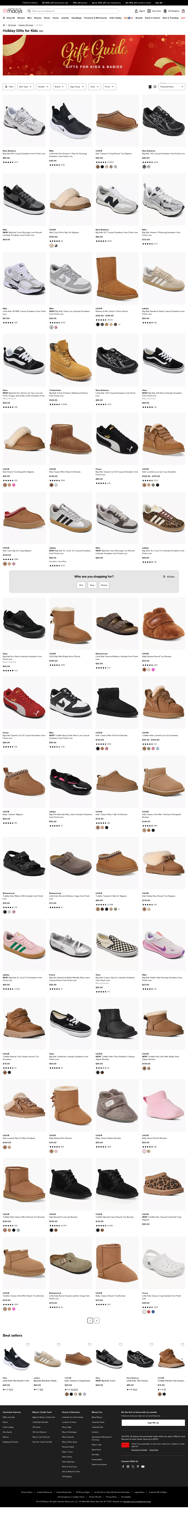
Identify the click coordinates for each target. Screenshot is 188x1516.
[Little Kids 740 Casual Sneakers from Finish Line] (117, 360)
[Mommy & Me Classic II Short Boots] (117, 278)
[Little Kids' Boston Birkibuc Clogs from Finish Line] (70, 863)
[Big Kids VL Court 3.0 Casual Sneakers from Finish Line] (70, 518)
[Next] (43, 121)
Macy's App (66, 1427)
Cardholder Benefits (40, 1422)
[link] (24, 156)
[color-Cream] (51, 245)
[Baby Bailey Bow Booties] (70, 1105)
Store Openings (68, 1462)
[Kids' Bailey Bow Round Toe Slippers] (163, 863)
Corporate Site (97, 1427)
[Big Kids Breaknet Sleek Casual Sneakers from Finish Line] (163, 278)
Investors (95, 1432)
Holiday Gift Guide (26, 25)
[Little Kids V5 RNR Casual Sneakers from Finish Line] (24, 278)
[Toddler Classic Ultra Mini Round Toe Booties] (24, 1263)
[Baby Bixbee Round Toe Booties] (163, 623)
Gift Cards (36, 1427)
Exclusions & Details (139, 1450)
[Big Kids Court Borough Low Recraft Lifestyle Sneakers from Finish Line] (24, 199)
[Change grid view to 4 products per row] (150, 87)
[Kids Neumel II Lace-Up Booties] (70, 1184)
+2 (119, 324)
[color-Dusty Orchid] (13, 563)
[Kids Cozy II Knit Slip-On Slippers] (70, 199)
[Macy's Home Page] (12, 11)
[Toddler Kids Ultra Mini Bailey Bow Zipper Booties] (163, 1023)
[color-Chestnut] (98, 166)
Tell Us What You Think (71, 1472)
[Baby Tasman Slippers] (24, 781)
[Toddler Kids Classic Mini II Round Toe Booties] (24, 1184)
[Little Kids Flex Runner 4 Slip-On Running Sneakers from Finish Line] (70, 121)
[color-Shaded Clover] (111, 166)
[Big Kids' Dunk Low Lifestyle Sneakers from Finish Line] (70, 278)
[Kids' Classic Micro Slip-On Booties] (117, 781)
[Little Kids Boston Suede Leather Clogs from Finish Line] (70, 1263)
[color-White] (148, 166)
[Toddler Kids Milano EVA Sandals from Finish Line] (24, 863)
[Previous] (6, 121)
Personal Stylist (68, 1447)
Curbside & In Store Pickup (72, 1417)
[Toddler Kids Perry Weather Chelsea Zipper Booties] (117, 1023)
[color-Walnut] (102, 1072)
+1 (119, 909)
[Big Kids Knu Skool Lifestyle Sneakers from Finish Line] (24, 623)
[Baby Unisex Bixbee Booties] (117, 1105)
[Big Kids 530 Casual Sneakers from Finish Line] (24, 121)
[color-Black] (102, 166)
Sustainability (97, 1460)
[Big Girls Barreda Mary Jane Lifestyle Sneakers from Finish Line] (70, 781)
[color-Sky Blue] (115, 166)
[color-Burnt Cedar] (115, 324)
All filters (171, 576)
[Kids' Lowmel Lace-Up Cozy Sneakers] (163, 439)
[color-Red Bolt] (148, 1311)
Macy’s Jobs (96, 1445)
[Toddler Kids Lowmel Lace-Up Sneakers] (163, 702)
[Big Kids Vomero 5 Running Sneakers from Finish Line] (163, 199)
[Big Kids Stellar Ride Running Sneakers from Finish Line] (163, 945)
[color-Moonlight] (106, 166)
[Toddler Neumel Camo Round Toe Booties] (117, 1184)
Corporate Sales (98, 1422)
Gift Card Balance (39, 1432)
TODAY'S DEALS (30, 3)
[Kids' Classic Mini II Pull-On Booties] (117, 702)
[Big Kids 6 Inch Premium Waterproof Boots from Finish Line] (70, 360)
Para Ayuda (7, 1432)
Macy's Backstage (69, 1432)
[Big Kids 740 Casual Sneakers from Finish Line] (163, 121)
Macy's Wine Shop (69, 1442)
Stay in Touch (67, 1452)
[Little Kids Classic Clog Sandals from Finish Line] (163, 1263)
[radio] (98, 167)
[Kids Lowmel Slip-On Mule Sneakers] (24, 1105)
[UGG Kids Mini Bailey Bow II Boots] (70, 623)
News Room (96, 1450)
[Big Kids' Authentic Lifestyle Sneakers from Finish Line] (70, 1023)
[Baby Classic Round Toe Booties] (117, 1263)
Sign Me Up (153, 1422)
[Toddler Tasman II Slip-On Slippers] (117, 863)
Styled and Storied (99, 1464)
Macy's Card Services (41, 1437)
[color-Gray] (102, 324)
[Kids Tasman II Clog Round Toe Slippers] (117, 121)
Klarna (5, 1422)
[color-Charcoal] (56, 245)
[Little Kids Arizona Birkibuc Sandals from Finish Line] (117, 623)
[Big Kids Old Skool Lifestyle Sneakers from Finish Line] (163, 360)
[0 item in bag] (183, 11)
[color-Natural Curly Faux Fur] (148, 669)
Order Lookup (8, 1427)
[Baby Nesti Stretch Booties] (163, 1105)
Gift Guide (12, 25)
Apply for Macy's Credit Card (43, 1417)
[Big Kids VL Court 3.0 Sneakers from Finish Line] (24, 945)
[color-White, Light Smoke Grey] (51, 327)
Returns (6, 1437)
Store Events (67, 1457)
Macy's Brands (68, 1437)
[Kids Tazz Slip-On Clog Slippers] (24, 518)
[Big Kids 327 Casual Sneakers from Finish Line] (117, 199)
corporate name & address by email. (137, 1502)
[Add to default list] (27, 1344)
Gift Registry (67, 1477)
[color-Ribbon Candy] (56, 1151)
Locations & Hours (69, 1422)
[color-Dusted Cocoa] (102, 909)
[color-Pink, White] (56, 327)
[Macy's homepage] (4, 26)
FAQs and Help (9, 1417)
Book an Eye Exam (69, 1467)
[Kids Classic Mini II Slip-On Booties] (70, 439)
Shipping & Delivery (10, 1442)
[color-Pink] (13, 912)
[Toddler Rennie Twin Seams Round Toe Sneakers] (24, 1023)
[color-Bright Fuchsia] (13, 485)
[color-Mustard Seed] (148, 1151)
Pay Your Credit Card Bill (42, 1442)
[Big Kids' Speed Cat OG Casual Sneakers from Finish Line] (117, 439)
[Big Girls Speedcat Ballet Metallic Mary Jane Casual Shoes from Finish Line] (70, 945)
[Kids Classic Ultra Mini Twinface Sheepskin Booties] (163, 781)
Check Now (153, 1450)
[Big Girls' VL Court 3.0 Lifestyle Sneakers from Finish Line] (163, 518)
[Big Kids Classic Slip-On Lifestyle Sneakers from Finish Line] (117, 945)
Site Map (95, 1455)
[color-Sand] (111, 324)
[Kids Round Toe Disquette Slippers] (24, 439)
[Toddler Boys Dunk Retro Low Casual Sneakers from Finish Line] (70, 702)
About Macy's (97, 1417)
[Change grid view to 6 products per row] (155, 86)
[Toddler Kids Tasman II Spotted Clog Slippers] (163, 1184)
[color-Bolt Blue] (153, 1311)
